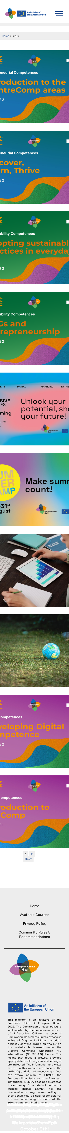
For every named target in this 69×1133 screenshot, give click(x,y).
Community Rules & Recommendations (34, 934)
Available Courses (34, 914)
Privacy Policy (34, 923)
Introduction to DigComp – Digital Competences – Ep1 (34, 1110)
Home (5, 36)
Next (28, 859)
